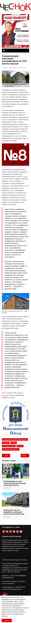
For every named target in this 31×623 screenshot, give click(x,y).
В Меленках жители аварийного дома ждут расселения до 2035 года (14, 512)
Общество (23, 67)
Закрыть (6, 620)
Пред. (7, 455)
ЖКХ (14, 442)
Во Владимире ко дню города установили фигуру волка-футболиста (15, 483)
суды (20, 446)
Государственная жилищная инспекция (16, 439)
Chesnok (5, 67)
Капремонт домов (9, 446)
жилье (6, 442)
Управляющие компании (11, 449)
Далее (24, 455)
